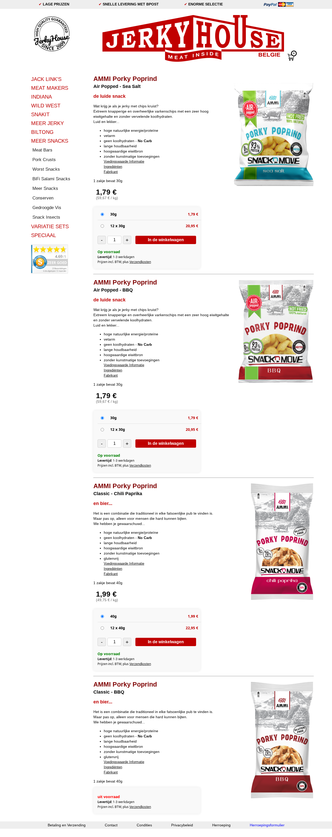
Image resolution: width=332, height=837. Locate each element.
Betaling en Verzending (67, 825)
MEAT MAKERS (49, 88)
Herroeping (221, 825)
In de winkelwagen (166, 240)
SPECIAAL (43, 235)
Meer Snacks (45, 188)
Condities (144, 825)
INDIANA (41, 97)
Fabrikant (111, 172)
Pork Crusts (44, 159)
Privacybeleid (182, 825)
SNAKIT (40, 114)
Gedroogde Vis (46, 207)
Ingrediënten (113, 167)
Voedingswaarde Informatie (124, 161)
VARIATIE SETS (50, 226)
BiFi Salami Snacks (51, 178)
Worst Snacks (46, 169)
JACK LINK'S (46, 79)
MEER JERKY (47, 123)
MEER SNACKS (49, 141)
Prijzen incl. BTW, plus (124, 262)
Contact (111, 825)
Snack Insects (46, 217)
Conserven (42, 198)
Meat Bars (42, 150)
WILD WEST (45, 105)
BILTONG (42, 132)
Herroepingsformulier (267, 825)
